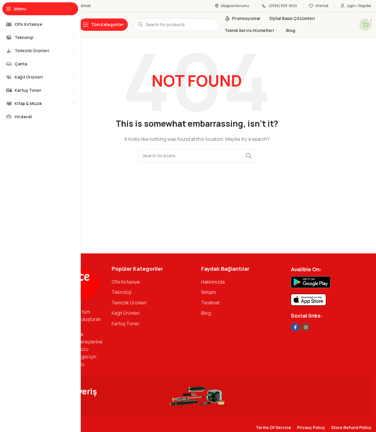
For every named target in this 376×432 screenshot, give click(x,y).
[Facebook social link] (295, 327)
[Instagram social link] (305, 327)
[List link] (152, 282)
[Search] (249, 155)
